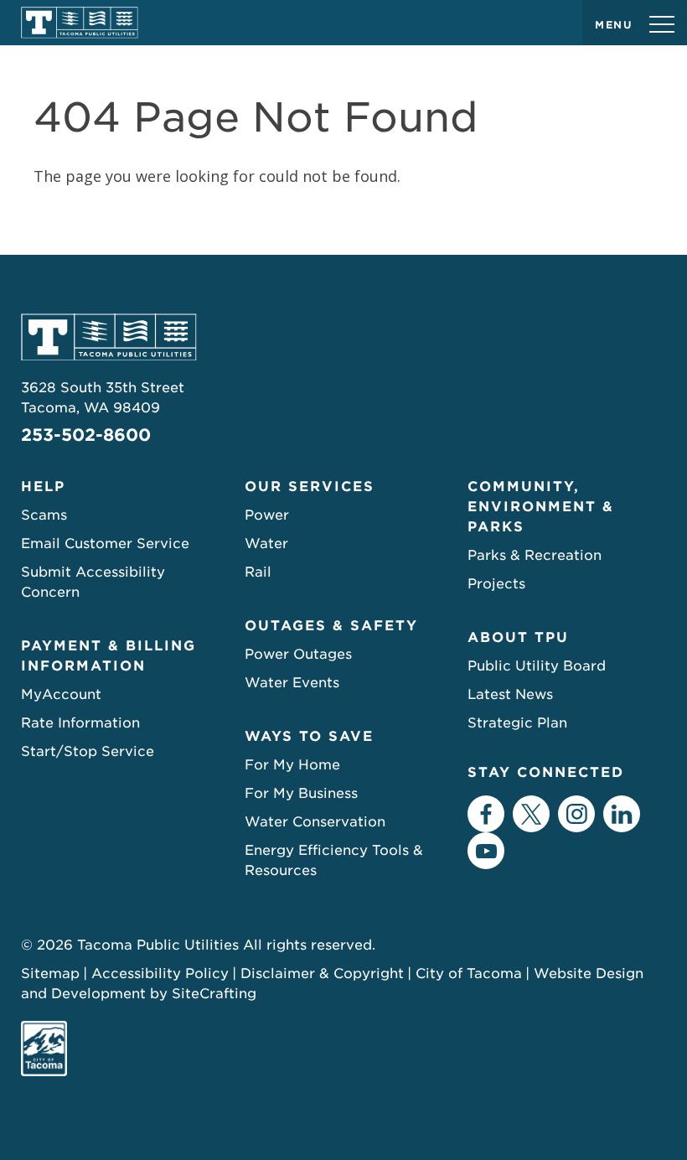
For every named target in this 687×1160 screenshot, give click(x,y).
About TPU (518, 637)
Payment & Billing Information (108, 656)
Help (43, 487)
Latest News (510, 694)
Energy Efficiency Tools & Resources (334, 860)
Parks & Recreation (534, 555)
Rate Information (80, 723)
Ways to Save (309, 736)
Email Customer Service (105, 544)
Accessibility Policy (160, 973)
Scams (44, 515)
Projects (496, 584)
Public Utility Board (536, 666)
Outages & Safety (331, 626)
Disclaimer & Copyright (322, 973)
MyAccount (61, 694)
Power (267, 515)
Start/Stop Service (87, 751)
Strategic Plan (517, 723)
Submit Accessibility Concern (93, 582)
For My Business (301, 793)
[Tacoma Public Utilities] (79, 23)
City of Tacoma (469, 973)
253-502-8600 (86, 435)
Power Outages (298, 654)
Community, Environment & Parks (540, 507)
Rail (258, 572)
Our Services (309, 487)
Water (266, 544)
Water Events (292, 683)
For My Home (292, 765)
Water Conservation (315, 822)
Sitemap (50, 973)
